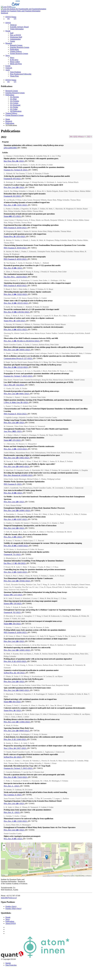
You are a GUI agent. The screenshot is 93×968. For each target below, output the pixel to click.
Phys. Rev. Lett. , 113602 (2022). (17, 722)
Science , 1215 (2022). (13, 595)
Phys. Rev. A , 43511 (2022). (16, 329)
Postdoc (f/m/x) (10, 906)
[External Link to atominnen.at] (46, 957)
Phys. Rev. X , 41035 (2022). (15, 661)
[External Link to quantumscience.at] (12, 957)
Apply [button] (7, 70)
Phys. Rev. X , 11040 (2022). (15, 739)
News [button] (7, 55)
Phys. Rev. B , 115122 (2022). (16, 367)
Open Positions (15, 72)
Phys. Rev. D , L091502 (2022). (17, 312)
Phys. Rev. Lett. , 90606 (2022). (17, 731)
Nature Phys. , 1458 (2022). (15, 321)
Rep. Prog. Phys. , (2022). (14, 161)
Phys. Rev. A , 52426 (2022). (16, 572)
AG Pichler (14, 107)
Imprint (8, 963)
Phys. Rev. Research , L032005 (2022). (18, 475)
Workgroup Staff (16, 37)
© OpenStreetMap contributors (83, 876)
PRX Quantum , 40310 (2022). (15, 259)
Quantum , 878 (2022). (13, 179)
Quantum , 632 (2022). (13, 196)
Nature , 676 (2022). (13, 440)
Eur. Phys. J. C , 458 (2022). (15, 563)
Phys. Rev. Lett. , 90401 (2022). (17, 394)
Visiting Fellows (16, 51)
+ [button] (4, 845)
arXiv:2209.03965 (10, 148)
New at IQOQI (15, 35)
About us (13, 25)
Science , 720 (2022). (13, 603)
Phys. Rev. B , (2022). (13, 268)
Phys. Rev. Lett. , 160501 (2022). (17, 350)
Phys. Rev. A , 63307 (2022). (16, 519)
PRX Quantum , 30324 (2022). (15, 414)
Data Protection (11, 965)
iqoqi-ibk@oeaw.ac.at (9, 898)
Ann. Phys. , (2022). (13, 431)
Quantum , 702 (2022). (13, 612)
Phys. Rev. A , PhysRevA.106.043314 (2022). (22, 341)
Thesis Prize (14, 76)
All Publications (15, 111)
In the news (14, 60)
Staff (11, 33)
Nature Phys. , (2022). (13, 710)
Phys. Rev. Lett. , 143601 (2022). (17, 650)
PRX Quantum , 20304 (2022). (15, 632)
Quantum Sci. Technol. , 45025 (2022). (18, 376)
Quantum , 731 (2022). (13, 554)
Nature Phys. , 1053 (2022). (15, 236)
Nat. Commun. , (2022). (13, 795)
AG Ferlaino (14, 101)
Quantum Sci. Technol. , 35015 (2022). (18, 768)
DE (8, 19)
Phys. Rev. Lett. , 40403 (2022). (17, 466)
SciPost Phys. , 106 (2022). (15, 673)
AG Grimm (14, 103)
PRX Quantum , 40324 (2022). (15, 286)
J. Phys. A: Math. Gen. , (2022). (16, 402)
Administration (15, 39)
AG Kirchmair (15, 105)
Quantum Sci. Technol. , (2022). (16, 170)
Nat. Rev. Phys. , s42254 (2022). (16, 277)
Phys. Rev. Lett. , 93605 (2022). (17, 690)
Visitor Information (17, 29)
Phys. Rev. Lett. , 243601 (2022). (17, 510)
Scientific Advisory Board (19, 27)
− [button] (4, 849)
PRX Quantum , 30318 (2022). (15, 248)
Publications (14, 49)
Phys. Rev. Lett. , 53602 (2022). (17, 458)
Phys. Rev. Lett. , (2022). (14, 187)
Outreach (8, 68)
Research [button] (8, 43)
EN (15, 19)
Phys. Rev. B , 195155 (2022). (16, 303)
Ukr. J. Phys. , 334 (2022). (14, 385)
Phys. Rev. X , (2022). (12, 812)
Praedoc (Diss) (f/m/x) (13, 908)
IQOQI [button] (8, 23)
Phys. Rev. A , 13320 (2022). (16, 821)
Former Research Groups (19, 53)
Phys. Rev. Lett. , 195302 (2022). (17, 581)
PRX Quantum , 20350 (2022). (15, 228)
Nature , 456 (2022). (13, 624)
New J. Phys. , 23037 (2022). (15, 748)
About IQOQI (10, 923)
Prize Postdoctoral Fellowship (20, 74)
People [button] (7, 31)
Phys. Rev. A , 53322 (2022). (16, 294)
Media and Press (16, 64)
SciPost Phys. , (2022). (13, 757)
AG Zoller (13, 109)
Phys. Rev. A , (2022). (13, 537)
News (12, 58)
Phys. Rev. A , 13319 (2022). (16, 449)
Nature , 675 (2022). (13, 216)
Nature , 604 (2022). (13, 702)
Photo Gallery (15, 62)
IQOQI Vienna (10, 17)
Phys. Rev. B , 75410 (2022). (16, 777)
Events (7, 66)
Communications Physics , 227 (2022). (18, 358)
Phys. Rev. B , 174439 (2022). (16, 546)
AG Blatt (13, 99)
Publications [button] (9, 95)
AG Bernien (14, 97)
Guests (12, 41)
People (7, 917)
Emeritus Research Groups (19, 47)
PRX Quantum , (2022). (13, 484)
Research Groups (16, 45)
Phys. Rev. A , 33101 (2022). (16, 205)
